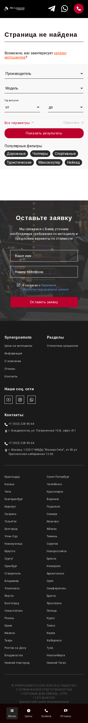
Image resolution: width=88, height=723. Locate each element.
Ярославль (54, 603)
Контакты (11, 376)
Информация (13, 353)
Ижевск (10, 633)
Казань (9, 484)
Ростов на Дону (15, 648)
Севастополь (14, 610)
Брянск (51, 558)
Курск (51, 618)
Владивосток (14, 655)
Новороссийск (57, 551)
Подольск (53, 506)
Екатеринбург (14, 499)
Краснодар (12, 476)
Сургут (9, 558)
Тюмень (52, 536)
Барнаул (10, 506)
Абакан (52, 528)
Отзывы (10, 368)
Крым (8, 625)
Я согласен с (45, 287)
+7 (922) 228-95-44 (21, 423)
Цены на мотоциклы (18, 345)
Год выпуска (12, 100)
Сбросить (71, 123)
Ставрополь (13, 573)
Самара (52, 514)
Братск (51, 595)
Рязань (9, 618)
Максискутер (49, 162)
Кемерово (54, 566)
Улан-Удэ (11, 536)
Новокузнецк (14, 543)
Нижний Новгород (17, 662)
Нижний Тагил (56, 662)
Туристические (19, 162)
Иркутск (10, 551)
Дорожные (16, 153)
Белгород (11, 528)
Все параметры (18, 123)
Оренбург (11, 566)
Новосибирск (56, 655)
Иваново (53, 521)
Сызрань (10, 514)
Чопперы (40, 153)
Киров (51, 633)
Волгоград (12, 603)
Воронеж (53, 499)
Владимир (12, 581)
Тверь (8, 640)
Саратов (52, 543)
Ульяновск (12, 588)
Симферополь (56, 588)
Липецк (52, 610)
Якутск (9, 595)
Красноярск (55, 491)
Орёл (50, 581)
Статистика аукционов (62, 345)
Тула (50, 648)
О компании (13, 361)
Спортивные (65, 153)
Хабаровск (54, 640)
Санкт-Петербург (58, 476)
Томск (51, 625)
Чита (8, 491)
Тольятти (11, 521)
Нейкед (73, 162)
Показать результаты (44, 133)
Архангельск (55, 573)
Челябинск (54, 484)
